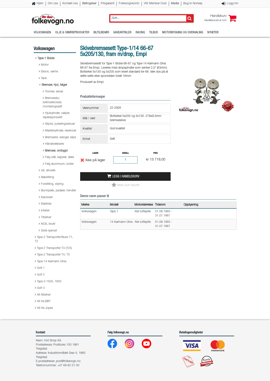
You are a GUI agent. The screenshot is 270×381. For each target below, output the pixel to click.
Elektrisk (46, 204)
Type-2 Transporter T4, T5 (53, 254)
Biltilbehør (101, 32)
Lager (95, 153)
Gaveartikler (122, 32)
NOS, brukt (48, 224)
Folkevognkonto (129, 3)
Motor (45, 65)
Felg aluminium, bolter (59, 164)
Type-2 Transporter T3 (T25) (54, 248)
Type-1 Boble (46, 58)
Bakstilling (47, 177)
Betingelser (89, 3)
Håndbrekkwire (54, 144)
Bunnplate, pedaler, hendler (58, 190)
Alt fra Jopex (45, 308)
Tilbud (153, 32)
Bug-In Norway (192, 3)
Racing (140, 32)
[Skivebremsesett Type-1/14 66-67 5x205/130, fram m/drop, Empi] (207, 116)
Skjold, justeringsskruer (60, 124)
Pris (155, 153)
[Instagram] (133, 344)
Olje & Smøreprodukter (72, 32)
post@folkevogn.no (68, 361)
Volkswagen (42, 32)
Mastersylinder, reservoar (60, 130)
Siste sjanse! (49, 230)
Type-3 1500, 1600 (49, 281)
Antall (125, 153)
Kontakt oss (70, 3)
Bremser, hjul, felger (54, 85)
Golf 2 (41, 274)
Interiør (45, 210)
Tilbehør (46, 217)
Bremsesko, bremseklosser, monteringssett (52, 102)
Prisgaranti (107, 3)
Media (175, 3)
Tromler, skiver (54, 91)
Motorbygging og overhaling (182, 32)
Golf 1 (41, 268)
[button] (220, 18)
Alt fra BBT (44, 301)
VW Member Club (155, 3)
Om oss (53, 3)
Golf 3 (41, 288)
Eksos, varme (49, 71)
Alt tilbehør (44, 294)
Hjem (40, 3)
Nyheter (213, 32)
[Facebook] (116, 344)
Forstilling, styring (52, 184)
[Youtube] (150, 344)
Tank (44, 78)
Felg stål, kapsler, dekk (59, 157)
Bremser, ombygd (56, 150)
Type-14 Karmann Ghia (51, 261)
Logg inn (232, 3)
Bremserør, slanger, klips (60, 137)
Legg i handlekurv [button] (125, 176)
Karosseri (47, 197)
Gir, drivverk (48, 170)
